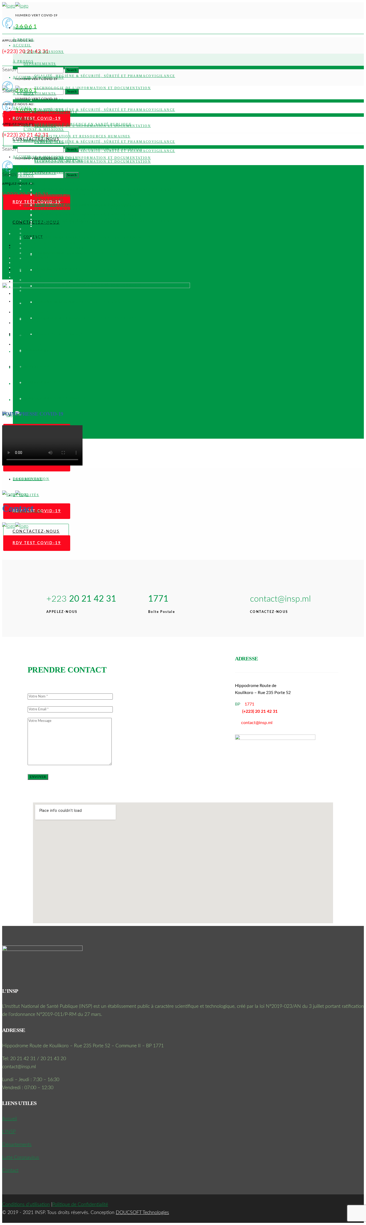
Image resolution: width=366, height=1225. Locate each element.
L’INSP (9, 1131)
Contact (10, 1170)
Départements (17, 1144)
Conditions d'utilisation (26, 1204)
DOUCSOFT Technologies (142, 1212)
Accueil (9, 1119)
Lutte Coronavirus (20, 1157)
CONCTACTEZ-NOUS (36, 531)
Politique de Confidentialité (80, 1204)
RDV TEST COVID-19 (37, 543)
